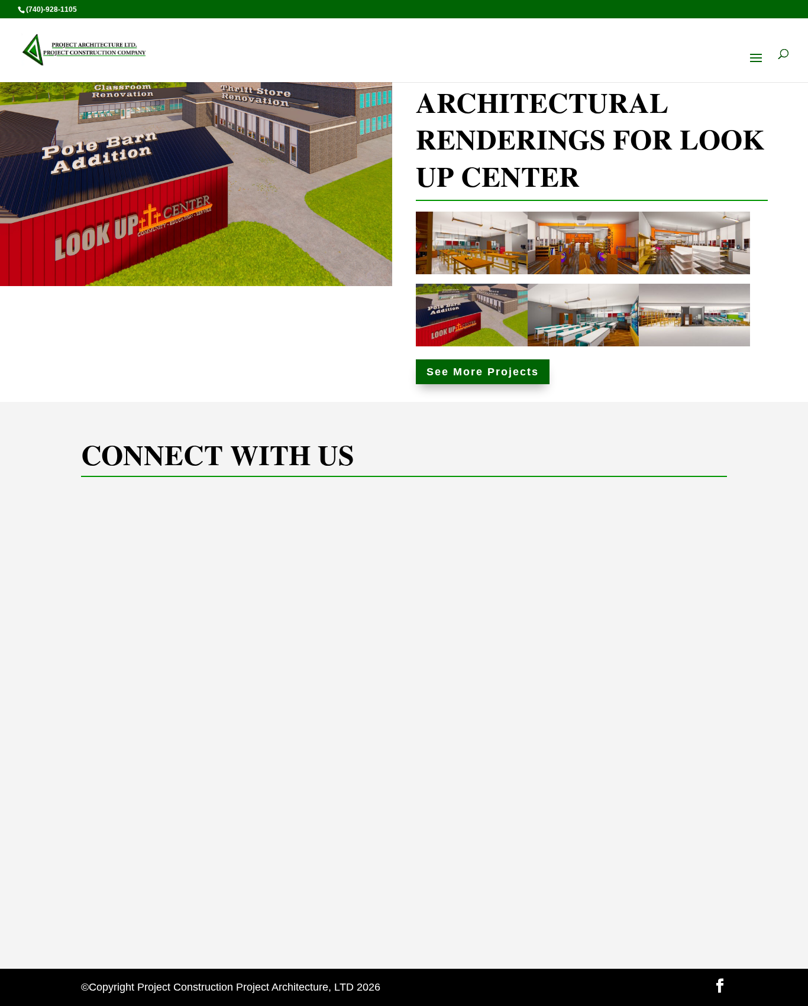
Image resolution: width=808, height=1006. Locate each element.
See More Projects (482, 372)
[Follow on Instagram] (123, 912)
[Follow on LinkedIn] (152, 912)
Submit (536, 929)
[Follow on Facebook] (93, 912)
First (571, 570)
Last (676, 570)
